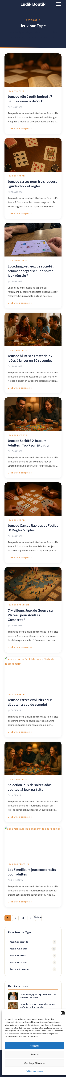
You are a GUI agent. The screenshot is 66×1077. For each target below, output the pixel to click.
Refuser (34, 1054)
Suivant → (38, 918)
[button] (62, 1013)
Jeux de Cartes (17, 176)
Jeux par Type (16, 91)
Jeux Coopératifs (18, 864)
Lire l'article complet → (20, 128)
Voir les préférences (34, 1063)
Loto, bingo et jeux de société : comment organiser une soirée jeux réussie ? (31, 270)
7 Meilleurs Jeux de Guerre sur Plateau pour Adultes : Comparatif (31, 615)
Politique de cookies (34, 1071)
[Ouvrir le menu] (58, 4)
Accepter (34, 1045)
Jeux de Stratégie (18, 605)
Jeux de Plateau (17, 435)
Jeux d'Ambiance (17, 261)
